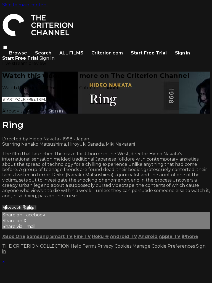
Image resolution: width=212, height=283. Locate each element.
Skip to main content (25, 4)
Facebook (12, 207)
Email (31, 207)
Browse (18, 53)
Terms (90, 246)
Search (43, 53)
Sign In (47, 58)
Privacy (106, 246)
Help (77, 246)
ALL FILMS (71, 53)
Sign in (182, 53)
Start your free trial (24, 99)
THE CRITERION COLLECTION (36, 246)
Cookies (123, 246)
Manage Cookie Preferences (164, 246)
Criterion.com (107, 53)
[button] (5, 47)
